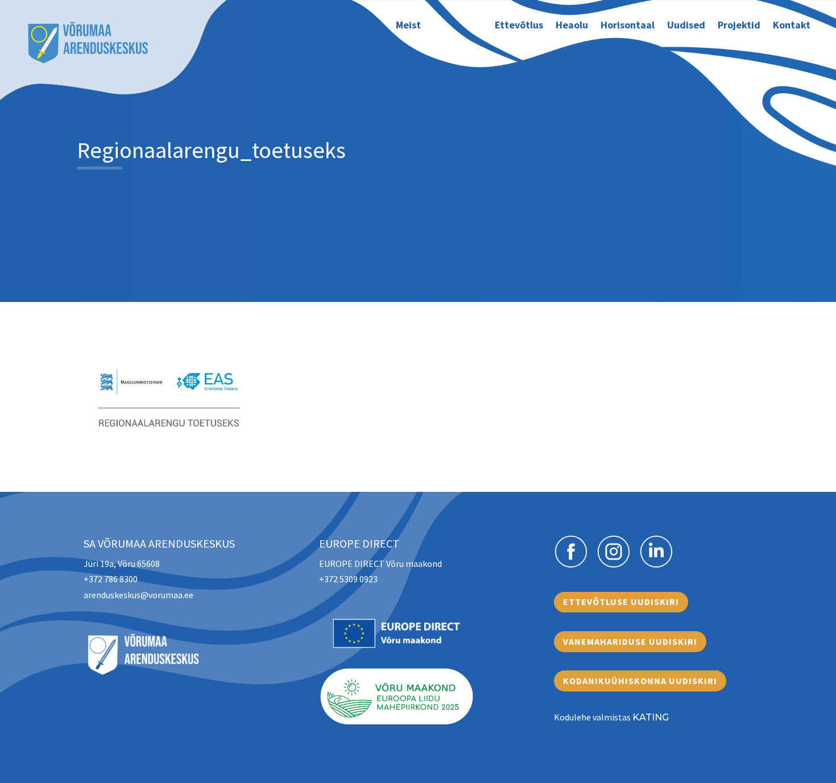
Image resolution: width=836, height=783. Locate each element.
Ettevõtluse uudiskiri (621, 601)
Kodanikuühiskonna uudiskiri (640, 680)
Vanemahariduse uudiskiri (630, 641)
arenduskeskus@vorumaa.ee (138, 594)
